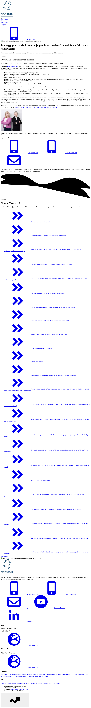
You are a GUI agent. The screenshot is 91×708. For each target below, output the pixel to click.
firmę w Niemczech (12, 66)
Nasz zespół (4, 22)
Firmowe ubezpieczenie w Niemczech (41, 348)
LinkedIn (30, 621)
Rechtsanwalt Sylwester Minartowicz (15, 676)
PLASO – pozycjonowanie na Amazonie (67, 674)
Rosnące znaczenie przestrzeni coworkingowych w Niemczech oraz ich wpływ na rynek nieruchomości (60, 538)
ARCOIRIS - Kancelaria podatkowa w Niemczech (15, 674)
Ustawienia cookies (54, 683)
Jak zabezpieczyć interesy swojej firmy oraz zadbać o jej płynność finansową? (36, 107)
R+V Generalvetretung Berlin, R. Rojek (37, 676)
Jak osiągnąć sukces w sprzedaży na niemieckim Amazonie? (48, 293)
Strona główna (5, 683)
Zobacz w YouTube (59, 608)
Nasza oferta (4, 19)
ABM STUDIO (23, 689)
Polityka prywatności (36, 683)
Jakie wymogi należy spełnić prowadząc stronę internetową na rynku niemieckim (53, 375)
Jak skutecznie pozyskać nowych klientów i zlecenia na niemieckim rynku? (52, 264)
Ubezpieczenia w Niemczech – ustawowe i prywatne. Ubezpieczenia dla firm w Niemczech (56, 509)
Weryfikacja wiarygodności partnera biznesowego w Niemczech (49, 334)
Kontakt (3, 26)
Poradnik (3, 24)
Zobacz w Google (32, 645)
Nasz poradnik (5, 556)
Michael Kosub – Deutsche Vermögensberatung (42, 674)
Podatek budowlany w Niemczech (40, 222)
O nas (2, 21)
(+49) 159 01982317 (71, 153)
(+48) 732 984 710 (32, 153)
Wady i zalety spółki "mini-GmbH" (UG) (42, 480)
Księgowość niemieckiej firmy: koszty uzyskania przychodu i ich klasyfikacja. (53, 307)
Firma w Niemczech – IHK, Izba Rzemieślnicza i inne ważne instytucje (51, 321)
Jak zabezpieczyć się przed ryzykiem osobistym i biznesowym (48, 235)
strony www (14, 689)
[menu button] (1, 18)
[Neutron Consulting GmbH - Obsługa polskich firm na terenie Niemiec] (7, 16)
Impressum (45, 683)
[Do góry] (15, 700)
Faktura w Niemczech (37, 361)
